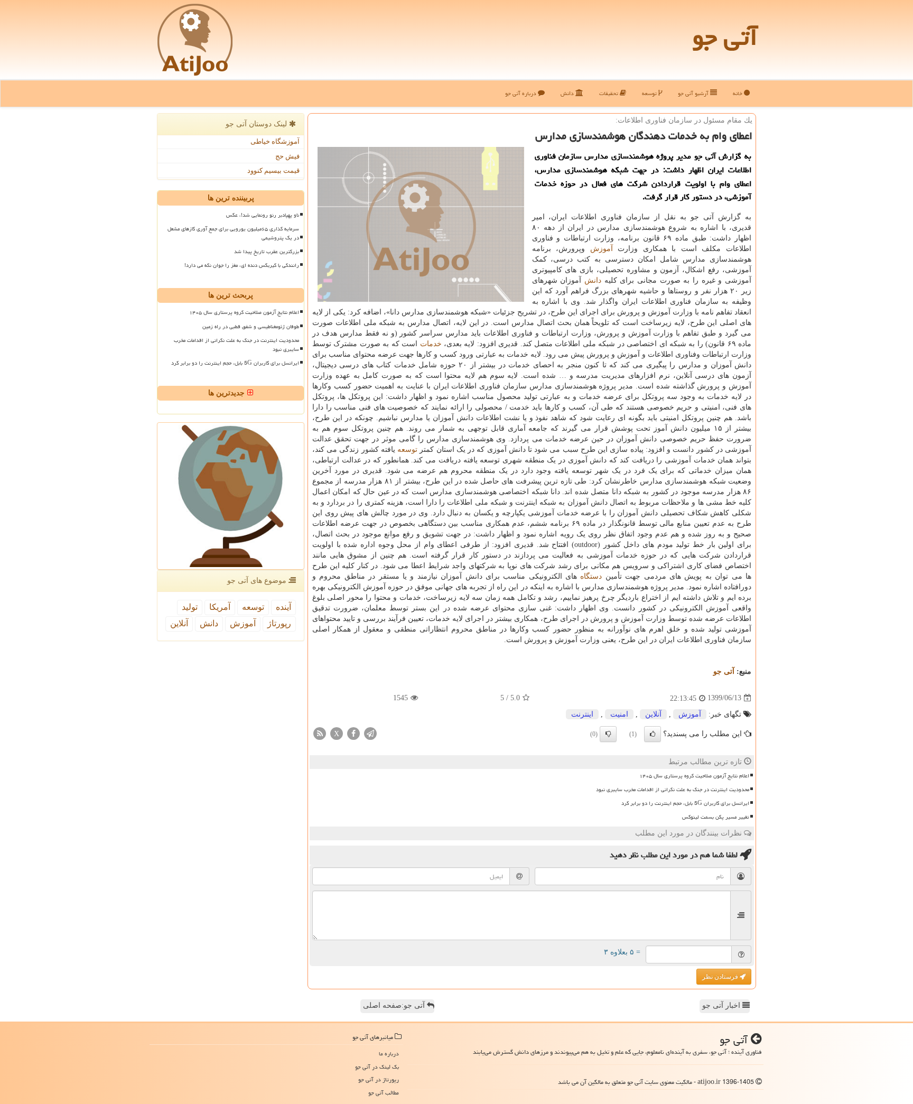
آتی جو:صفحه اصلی (395, 1005)
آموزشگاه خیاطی (275, 141)
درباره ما (389, 1053)
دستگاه (591, 576)
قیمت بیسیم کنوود (273, 170)
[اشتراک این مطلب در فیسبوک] (353, 733)
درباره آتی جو (521, 93)
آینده (283, 606)
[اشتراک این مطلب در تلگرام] (370, 733)
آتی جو (725, 37)
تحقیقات (609, 93)
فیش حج (287, 156)
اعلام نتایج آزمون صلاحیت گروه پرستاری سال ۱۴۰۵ (694, 776)
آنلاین (653, 714)
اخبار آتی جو (722, 1005)
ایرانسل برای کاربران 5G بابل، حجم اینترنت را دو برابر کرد (685, 803)
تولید (190, 606)
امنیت (619, 714)
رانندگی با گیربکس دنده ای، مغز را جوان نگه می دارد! (241, 265)
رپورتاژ (279, 623)
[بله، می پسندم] (652, 734)
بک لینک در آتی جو (377, 1066)
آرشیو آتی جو (694, 93)
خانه (738, 93)
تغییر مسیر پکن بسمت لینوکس (715, 817)
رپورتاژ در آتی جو (378, 1079)
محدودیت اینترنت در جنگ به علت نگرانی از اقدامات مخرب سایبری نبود (672, 789)
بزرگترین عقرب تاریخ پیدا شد (266, 251)
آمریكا (219, 606)
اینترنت (582, 714)
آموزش (601, 249)
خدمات (431, 344)
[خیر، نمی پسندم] (608, 734)
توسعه (650, 93)
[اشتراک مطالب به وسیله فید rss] (319, 733)
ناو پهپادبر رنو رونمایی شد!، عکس (262, 215)
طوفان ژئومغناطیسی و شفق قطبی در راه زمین (250, 326)
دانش (568, 93)
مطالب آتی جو (383, 1092)
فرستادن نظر (721, 976)
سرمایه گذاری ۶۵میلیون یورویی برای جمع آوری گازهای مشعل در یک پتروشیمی (233, 233)
